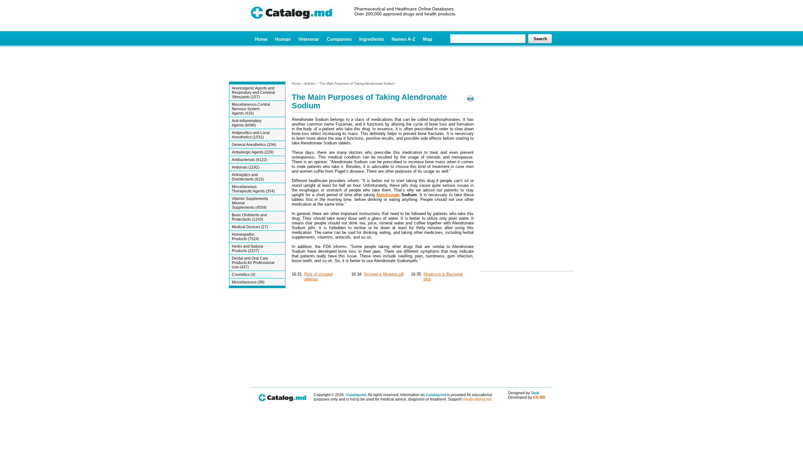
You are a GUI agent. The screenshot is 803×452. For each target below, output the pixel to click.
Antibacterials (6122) (249, 160)
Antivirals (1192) (245, 167)
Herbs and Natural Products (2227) (247, 248)
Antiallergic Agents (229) (253, 152)
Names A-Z (403, 39)
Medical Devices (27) (250, 227)
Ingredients (371, 39)
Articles (310, 83)
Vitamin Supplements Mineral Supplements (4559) (250, 203)
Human (283, 39)
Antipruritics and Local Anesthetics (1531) (251, 135)
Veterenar (308, 39)
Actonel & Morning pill (384, 274)
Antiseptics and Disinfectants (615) (248, 177)
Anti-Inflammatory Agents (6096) (247, 123)
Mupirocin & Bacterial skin (442, 276)
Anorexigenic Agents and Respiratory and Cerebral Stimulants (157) (253, 92)
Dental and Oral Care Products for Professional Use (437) (253, 262)
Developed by (526, 397)
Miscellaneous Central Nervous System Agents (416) (251, 109)
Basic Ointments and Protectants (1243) (249, 217)
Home (261, 39)
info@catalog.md (476, 399)
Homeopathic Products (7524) (245, 236)
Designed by (523, 393)
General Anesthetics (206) (254, 145)
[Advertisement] (401, 64)
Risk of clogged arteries (318, 276)
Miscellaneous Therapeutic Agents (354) (253, 189)
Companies (339, 39)
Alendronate (388, 194)
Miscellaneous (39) (248, 282)
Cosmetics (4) (243, 274)
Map (427, 39)
